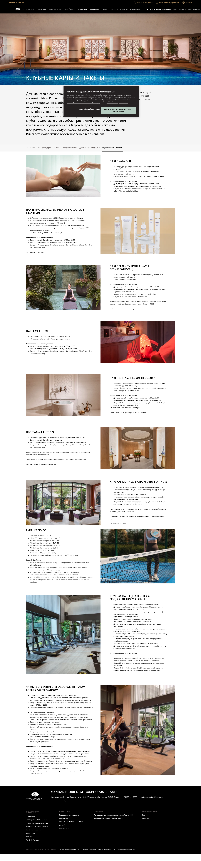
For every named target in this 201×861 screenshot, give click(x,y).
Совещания (95, 9)
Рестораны (41, 9)
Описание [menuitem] (30, 148)
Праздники (82, 9)
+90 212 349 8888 (141, 96)
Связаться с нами (59, 801)
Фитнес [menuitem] (56, 148)
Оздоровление (55, 9)
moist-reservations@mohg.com (152, 797)
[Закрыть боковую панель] (10, 9)
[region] (101, 101)
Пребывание (28, 9)
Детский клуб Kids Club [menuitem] (89, 148)
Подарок (123, 9)
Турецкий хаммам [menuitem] (69, 148)
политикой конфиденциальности (117, 103)
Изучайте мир (70, 9)
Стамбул (21, 3)
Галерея (114, 9)
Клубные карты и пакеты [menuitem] (112, 148)
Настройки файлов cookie (89, 109)
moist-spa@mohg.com (143, 93)
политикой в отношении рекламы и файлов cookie (83, 103)
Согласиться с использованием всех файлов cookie (118, 110)
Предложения (136, 9)
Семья (105, 9)
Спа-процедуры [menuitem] (44, 148)
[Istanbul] (18, 9)
